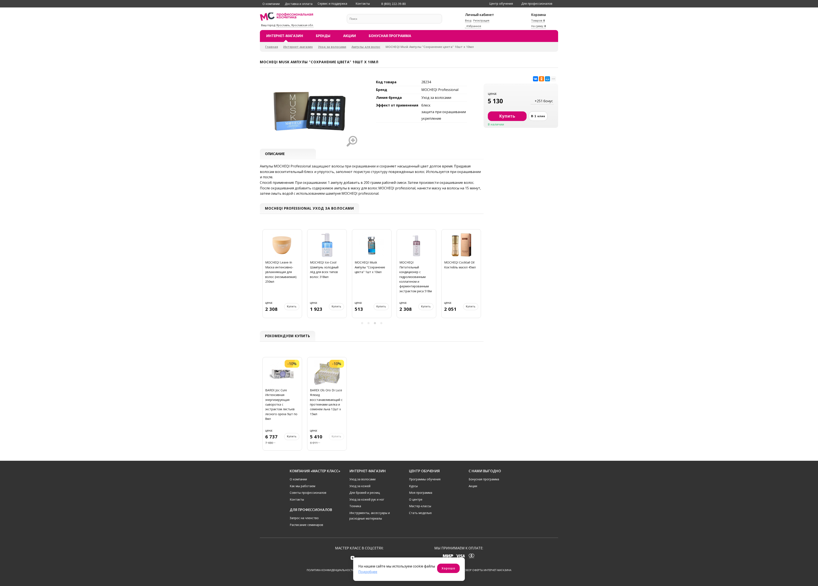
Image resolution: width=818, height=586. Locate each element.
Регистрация (481, 20)
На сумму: (538, 26)
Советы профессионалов (308, 493)
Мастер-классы (420, 506)
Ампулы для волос (365, 47)
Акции (349, 35)
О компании (271, 4)
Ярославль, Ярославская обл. (295, 25)
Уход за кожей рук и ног (366, 499)
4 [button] (381, 323)
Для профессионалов (536, 3)
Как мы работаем (302, 486)
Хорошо (448, 568)
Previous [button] (264, 276)
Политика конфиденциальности (330, 570)
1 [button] (362, 323)
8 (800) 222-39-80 (393, 4)
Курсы (413, 486)
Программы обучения (425, 479)
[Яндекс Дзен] (352, 557)
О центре (415, 499)
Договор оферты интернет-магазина (485, 570)
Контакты (363, 3)
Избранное (473, 26)
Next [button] (479, 276)
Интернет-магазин (284, 35)
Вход (468, 20)
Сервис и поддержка (332, 3)
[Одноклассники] (541, 78)
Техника (355, 506)
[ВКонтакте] (535, 78)
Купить (292, 306)
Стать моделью (420, 513)
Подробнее (367, 571)
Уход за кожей (359, 486)
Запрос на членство (304, 518)
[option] (282, 276)
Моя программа (420, 493)
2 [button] (368, 323)
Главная (271, 47)
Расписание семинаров (306, 525)
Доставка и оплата (299, 4)
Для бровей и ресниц (364, 493)
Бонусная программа (390, 35)
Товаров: (538, 20)
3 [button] (375, 323)
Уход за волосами (332, 47)
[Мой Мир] (547, 78)
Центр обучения (501, 3)
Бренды (323, 35)
